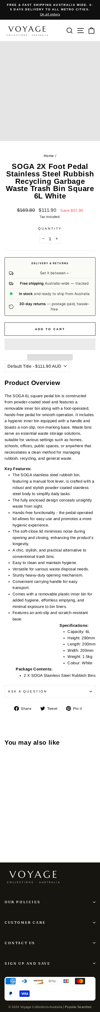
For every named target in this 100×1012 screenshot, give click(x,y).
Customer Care (25, 922)
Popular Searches (78, 1007)
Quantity (50, 228)
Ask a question (27, 691)
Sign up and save (27, 963)
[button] (50, 344)
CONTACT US (20, 943)
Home (49, 156)
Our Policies (22, 902)
